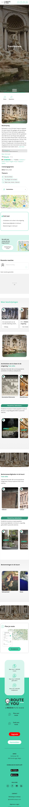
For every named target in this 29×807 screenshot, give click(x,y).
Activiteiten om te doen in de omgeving (13, 220)
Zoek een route (16, 723)
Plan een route (16, 714)
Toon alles (11, 366)
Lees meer (21, 147)
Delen (4, 99)
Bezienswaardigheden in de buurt (12, 223)
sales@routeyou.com (15, 799)
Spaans (4, 163)
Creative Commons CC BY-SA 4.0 (12, 465)
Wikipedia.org (7, 150)
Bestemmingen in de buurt (10, 226)
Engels (11, 161)
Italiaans (20, 161)
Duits (7, 161)
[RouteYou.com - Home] (7, 2)
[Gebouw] (10, 497)
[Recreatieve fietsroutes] (10, 385)
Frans (15, 161)
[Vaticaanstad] (10, 581)
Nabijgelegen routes (7, 247)
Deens (3, 161)
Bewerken (11, 99)
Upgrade (14, 734)
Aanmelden (14, 742)
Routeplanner (14, 649)
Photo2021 (5, 90)
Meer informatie (6, 154)
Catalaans (22, 159)
